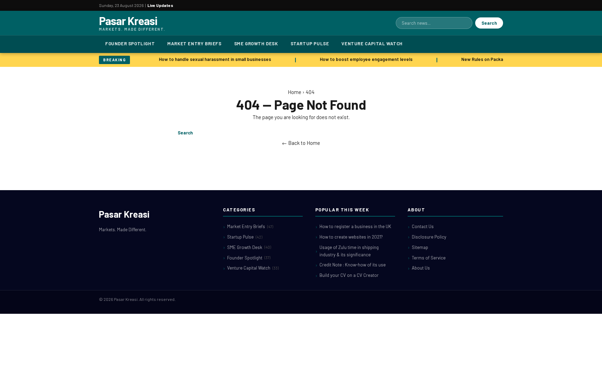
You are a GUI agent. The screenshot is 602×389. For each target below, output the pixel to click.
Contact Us (423, 226)
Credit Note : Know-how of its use (352, 264)
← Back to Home (301, 143)
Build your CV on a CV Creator (349, 275)
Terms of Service (429, 257)
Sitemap (420, 247)
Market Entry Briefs (194, 43)
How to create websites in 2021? (351, 237)
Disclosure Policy (429, 237)
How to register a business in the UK (355, 226)
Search (489, 23)
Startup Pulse (310, 43)
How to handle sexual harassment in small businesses (213, 59)
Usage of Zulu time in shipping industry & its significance (349, 250)
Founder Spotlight (130, 43)
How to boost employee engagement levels (364, 59)
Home (294, 92)
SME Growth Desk (256, 43)
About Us (421, 268)
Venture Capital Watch (372, 43)
